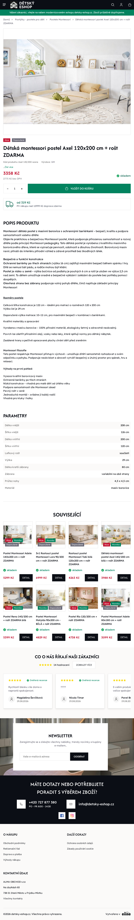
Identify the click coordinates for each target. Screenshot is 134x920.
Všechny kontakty (13, 898)
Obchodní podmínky (14, 843)
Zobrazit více (84, 665)
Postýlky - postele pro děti (29, 19)
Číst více (9, 167)
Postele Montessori (60, 19)
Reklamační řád (11, 849)
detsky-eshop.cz (20, 914)
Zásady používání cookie (80, 849)
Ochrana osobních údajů (80, 843)
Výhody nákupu (11, 860)
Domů (6, 19)
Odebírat (79, 756)
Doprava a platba (12, 854)
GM (53, 162)
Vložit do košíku (82, 188)
